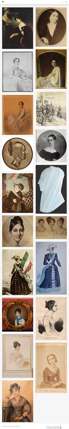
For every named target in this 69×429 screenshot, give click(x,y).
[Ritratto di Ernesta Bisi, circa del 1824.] (51, 146)
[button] (66, 2)
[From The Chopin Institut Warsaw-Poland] (51, 368)
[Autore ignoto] (18, 231)
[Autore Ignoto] (18, 193)
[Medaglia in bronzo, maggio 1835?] (18, 154)
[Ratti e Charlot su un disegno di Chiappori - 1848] (51, 319)
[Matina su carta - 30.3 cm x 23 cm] (18, 72)
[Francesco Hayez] (18, 28)
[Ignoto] (51, 268)
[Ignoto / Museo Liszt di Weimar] (51, 189)
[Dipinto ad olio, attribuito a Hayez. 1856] (51, 27)
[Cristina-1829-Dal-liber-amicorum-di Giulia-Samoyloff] (18, 356)
